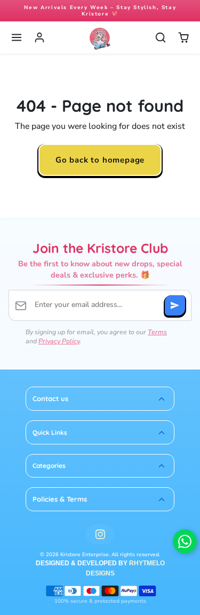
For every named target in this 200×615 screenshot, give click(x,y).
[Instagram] (100, 534)
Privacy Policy (58, 340)
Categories (49, 466)
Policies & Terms (60, 499)
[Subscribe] (175, 305)
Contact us (50, 398)
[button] (16, 37)
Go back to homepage (100, 159)
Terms (157, 331)
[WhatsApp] (185, 541)
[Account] (39, 37)
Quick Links (50, 432)
